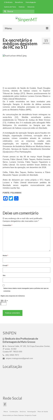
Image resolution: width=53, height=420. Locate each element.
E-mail (5, 265)
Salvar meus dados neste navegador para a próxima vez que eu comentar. (26, 289)
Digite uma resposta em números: (13, 296)
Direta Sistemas (19, 415)
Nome (5, 255)
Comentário (7, 225)
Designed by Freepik (30, 415)
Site (4, 275)
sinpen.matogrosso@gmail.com (19, 358)
